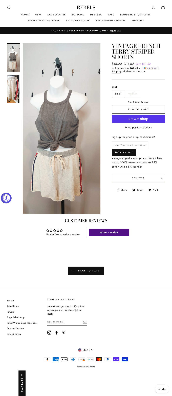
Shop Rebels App (16, 317)
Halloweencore (78, 20)
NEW (38, 14)
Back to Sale (88, 270)
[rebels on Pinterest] (64, 333)
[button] (138, 68)
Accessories (56, 14)
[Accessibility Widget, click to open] (6, 198)
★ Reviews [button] (22, 383)
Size (115, 86)
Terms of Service (15, 328)
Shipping (116, 71)
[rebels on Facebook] (57, 333)
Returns (10, 311)
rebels (86, 7)
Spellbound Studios (111, 20)
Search (10, 300)
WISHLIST (138, 20)
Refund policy (14, 334)
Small (118, 94)
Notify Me (124, 152)
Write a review (109, 232)
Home (25, 14)
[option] (86, 31)
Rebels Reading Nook (44, 20)
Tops (111, 14)
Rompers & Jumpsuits (135, 14)
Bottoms (78, 14)
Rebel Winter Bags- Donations (22, 322)
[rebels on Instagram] (49, 333)
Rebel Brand (13, 306)
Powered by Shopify (86, 366)
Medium (132, 94)
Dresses (96, 14)
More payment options (138, 127)
